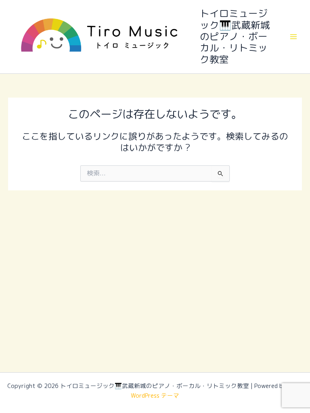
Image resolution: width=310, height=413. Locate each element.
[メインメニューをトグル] (293, 36)
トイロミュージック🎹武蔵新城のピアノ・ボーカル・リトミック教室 (235, 36)
